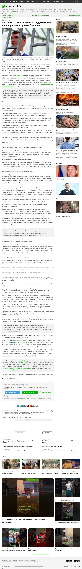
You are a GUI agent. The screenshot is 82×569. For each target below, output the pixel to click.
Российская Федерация (32, 11)
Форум (37, 1)
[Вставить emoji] (27, 420)
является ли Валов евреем (19, 342)
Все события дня (76, 452)
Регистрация (20, 432)
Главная (3, 17)
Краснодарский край (14, 11)
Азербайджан (17, 9)
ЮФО (10, 13)
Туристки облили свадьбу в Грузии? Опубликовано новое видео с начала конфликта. (14, 549)
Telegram (18, 364)
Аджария (8, 9)
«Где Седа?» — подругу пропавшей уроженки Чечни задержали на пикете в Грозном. (66, 499)
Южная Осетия (75, 11)
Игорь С (12, 410)
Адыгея (12, 9)
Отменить (47, 432)
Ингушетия (55, 9)
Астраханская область (30, 9)
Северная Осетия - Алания (50, 11)
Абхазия (3, 9)
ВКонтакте (19, 368)
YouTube (13, 370)
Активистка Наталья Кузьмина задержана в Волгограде (9, 472)
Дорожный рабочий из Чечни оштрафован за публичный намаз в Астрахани (70, 473)
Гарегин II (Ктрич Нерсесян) (63, 216)
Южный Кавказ (4, 13)
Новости (4, 1)
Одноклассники (27, 368)
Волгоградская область (39, 9)
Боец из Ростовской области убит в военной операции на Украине (58, 450)
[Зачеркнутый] (24, 420)
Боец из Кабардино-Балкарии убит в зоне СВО (14, 450)
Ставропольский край (64, 11)
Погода (63, 1)
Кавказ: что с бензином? (8, 15)
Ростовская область (41, 11)
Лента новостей (9, 17)
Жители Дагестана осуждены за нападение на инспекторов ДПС (19, 446)
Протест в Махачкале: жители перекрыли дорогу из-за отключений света (67, 522)
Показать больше (41, 552)
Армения (22, 9)
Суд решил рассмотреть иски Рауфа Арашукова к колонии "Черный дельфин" (19, 441)
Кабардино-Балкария (62, 9)
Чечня (70, 11)
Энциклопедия (30, 1)
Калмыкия (70, 9)
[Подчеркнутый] (21, 420)
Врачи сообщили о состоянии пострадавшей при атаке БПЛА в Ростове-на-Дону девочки (67, 150)
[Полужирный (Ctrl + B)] (16, 420)
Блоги (43, 1)
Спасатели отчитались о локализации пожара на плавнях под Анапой (67, 60)
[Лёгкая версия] (75, 1)
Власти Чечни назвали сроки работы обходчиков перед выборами (31, 472)
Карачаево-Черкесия (5, 11)
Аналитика (21, 1)
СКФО (58, 11)
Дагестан (50, 9)
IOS (25, 361)
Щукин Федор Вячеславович (63, 199)
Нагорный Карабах (23, 11)
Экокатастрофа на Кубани (74, 15)
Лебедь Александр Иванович (63, 181)
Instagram (11, 368)
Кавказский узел (17, 75)
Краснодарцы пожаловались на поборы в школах (66, 83)
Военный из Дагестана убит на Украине (52, 446)
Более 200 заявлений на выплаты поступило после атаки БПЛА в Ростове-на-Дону (60, 441)
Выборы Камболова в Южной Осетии (41, 15)
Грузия (46, 9)
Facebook (5, 368)
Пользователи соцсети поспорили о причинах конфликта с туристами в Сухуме (50, 473)
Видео (48, 1)
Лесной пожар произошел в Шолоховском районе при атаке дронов (66, 108)
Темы (9, 1)
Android (21, 361)
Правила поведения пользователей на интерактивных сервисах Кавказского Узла (28, 566)
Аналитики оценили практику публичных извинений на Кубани (66, 35)
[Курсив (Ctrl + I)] (19, 420)
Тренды (15, 1)
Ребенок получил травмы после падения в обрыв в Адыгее (66, 129)
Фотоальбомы (55, 1)
